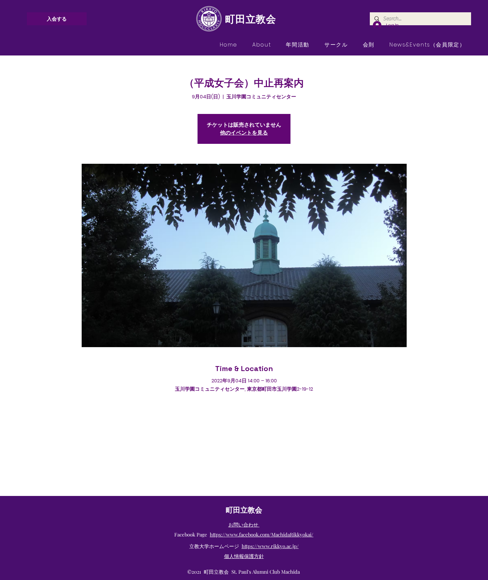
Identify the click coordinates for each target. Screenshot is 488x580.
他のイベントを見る (244, 133)
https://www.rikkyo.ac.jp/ (270, 546)
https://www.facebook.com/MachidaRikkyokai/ (261, 534)
